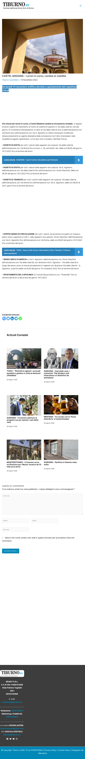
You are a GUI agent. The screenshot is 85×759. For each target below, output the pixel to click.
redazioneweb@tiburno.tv (12, 728)
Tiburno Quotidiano (10, 80)
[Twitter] (8, 318)
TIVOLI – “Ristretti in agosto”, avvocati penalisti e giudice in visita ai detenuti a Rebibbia (24, 373)
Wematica (42, 753)
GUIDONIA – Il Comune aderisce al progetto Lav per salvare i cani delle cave (22, 420)
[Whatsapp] (20, 318)
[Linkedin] (12, 318)
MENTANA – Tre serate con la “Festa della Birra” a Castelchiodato (60, 418)
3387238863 (12, 717)
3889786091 (17, 711)
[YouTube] (14, 739)
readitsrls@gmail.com (12, 702)
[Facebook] (4, 318)
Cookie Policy (64, 750)
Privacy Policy (50, 750)
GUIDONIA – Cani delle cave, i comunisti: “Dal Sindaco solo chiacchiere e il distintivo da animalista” (57, 374)
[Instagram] (17, 739)
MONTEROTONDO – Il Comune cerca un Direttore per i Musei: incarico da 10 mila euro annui (24, 464)
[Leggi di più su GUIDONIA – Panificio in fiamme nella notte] (61, 450)
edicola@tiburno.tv (12, 735)
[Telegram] (16, 318)
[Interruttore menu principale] (80, 5)
